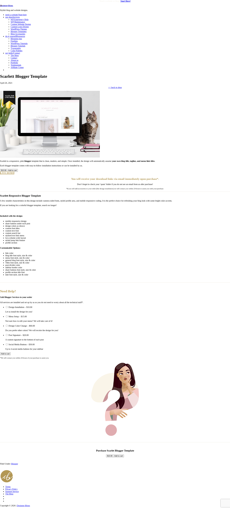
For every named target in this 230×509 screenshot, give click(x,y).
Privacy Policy (11, 489)
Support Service (12, 491)
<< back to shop (115, 87)
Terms (8, 487)
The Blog (9, 494)
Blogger (14, 464)
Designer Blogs (6, 6)
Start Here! (125, 1)
